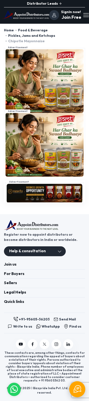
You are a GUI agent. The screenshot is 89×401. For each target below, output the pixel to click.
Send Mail (67, 319)
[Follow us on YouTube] (21, 344)
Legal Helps (15, 292)
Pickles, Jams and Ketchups (31, 36)
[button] (14, 389)
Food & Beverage (33, 30)
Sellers (10, 283)
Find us (75, 326)
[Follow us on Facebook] (33, 344)
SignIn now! (71, 12)
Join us (10, 264)
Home (9, 30)
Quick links (14, 302)
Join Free (71, 17)
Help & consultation (27, 251)
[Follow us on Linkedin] (68, 344)
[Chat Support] (77, 389)
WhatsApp (51, 326)
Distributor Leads (43, 3)
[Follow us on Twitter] (44, 344)
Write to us (22, 326)
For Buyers (14, 274)
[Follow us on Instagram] (56, 344)
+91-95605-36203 (34, 319)
